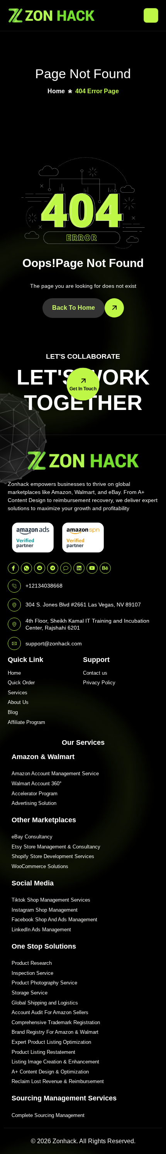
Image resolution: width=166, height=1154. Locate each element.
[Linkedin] (79, 568)
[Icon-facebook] (13, 568)
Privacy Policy (99, 682)
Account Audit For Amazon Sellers (50, 1012)
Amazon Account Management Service (55, 773)
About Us (18, 702)
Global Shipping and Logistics (45, 1003)
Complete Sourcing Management (48, 1115)
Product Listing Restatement (43, 1052)
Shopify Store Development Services (53, 856)
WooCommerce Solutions (40, 866)
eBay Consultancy (32, 837)
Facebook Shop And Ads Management (54, 919)
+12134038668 (44, 586)
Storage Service (29, 993)
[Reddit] (39, 568)
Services (17, 692)
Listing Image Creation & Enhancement (55, 1062)
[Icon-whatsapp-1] (26, 568)
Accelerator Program (35, 793)
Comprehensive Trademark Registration (56, 1022)
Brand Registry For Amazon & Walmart (55, 1032)
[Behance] (105, 568)
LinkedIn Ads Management (41, 929)
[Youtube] (92, 568)
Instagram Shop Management (45, 910)
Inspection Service (32, 973)
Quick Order (21, 682)
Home (14, 673)
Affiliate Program (26, 722)
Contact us (95, 673)
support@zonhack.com (53, 643)
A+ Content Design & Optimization (50, 1072)
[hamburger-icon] (151, 15)
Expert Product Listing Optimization (51, 1042)
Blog (13, 712)
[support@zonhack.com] (14, 643)
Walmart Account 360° (36, 783)
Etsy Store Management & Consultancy (56, 847)
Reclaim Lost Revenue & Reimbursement (58, 1081)
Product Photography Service (44, 983)
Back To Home (73, 307)
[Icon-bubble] (65, 568)
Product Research (32, 963)
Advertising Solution (34, 803)
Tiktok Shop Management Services (51, 900)
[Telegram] (52, 568)
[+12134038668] (14, 586)
